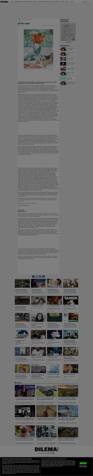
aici (5, 470)
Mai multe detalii (11, 463)
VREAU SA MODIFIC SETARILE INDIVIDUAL (83, 466)
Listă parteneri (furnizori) (46, 467)
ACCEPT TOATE (83, 463)
